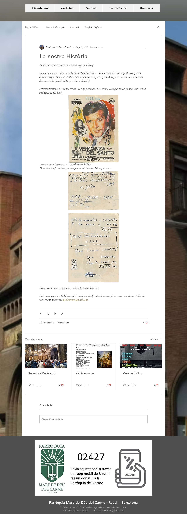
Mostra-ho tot (156, 339)
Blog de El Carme (32, 27)
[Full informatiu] (93, 356)
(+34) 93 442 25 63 (78, 510)
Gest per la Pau (132, 373)
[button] (67, 8)
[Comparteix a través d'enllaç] (62, 313)
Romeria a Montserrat (41, 373)
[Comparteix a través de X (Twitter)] (48, 313)
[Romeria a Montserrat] (46, 356)
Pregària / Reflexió (93, 27)
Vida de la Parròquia (55, 27)
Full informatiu (85, 373)
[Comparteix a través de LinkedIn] (55, 313)
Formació (74, 27)
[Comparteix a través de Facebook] (40, 313)
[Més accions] (146, 47)
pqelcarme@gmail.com (112, 510)
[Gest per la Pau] (141, 356)
